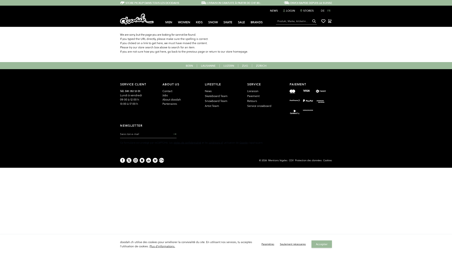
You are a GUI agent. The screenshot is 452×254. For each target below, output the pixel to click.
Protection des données (308, 160)
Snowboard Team (216, 101)
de (323, 11)
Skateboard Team (216, 96)
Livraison (252, 91)
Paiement (253, 96)
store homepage (236, 51)
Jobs (165, 95)
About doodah (171, 99)
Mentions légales (277, 160)
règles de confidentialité (187, 142)
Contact (167, 91)
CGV (291, 160)
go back (173, 51)
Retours (252, 101)
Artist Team (212, 106)
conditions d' (216, 142)
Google (243, 142)
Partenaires (169, 104)
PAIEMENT (298, 84)
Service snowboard (259, 106)
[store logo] (136, 19)
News (274, 11)
